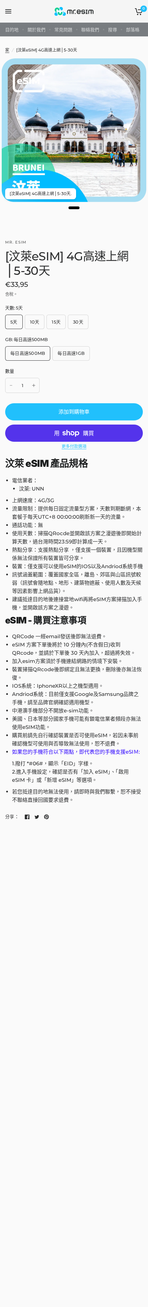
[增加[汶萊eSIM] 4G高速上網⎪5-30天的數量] (33, 385)
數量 (9, 371)
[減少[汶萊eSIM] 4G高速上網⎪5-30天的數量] (11, 385)
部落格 (132, 29)
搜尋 (112, 29)
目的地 (12, 29)
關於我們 (36, 29)
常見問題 (63, 29)
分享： (12, 816)
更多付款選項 (74, 446)
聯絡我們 (90, 29)
